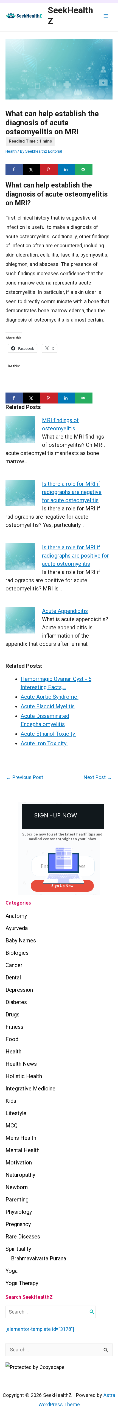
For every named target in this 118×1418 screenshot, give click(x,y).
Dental (13, 977)
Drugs (12, 1014)
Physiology (18, 1212)
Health (11, 151)
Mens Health (20, 1138)
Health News (21, 1064)
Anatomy (16, 916)
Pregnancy (18, 1224)
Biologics (17, 953)
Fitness (14, 1027)
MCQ (11, 1125)
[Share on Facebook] (14, 169)
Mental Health (22, 1150)
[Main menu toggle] (106, 15)
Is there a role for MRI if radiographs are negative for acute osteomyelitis (72, 492)
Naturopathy (20, 1175)
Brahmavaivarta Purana (38, 1258)
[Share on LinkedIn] (66, 169)
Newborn (16, 1187)
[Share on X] (31, 169)
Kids (10, 1101)
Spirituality (18, 1249)
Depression (19, 990)
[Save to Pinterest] (49, 169)
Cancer (14, 965)
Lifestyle (15, 1113)
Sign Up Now (62, 885)
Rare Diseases (22, 1236)
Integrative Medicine (30, 1088)
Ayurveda (16, 928)
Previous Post (24, 777)
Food (11, 1039)
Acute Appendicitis (65, 611)
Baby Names (20, 940)
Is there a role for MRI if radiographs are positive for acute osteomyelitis (75, 555)
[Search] (91, 1312)
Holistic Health (23, 1076)
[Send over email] (83, 169)
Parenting (17, 1199)
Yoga (11, 1271)
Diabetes (16, 1002)
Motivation (18, 1162)
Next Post (98, 777)
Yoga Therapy (21, 1283)
